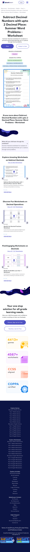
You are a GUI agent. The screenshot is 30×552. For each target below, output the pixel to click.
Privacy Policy (14, 528)
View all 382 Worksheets (15, 162)
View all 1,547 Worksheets (15, 207)
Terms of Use (6, 528)
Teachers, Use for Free (15, 329)
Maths (18, 8)
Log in (21, 2)
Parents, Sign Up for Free (15, 322)
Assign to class (22, 46)
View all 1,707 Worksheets (15, 251)
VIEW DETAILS (7, 192)
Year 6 (22, 8)
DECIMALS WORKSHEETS (14, 63)
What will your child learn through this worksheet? (13, 142)
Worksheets (11, 8)
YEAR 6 (14, 54)
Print (7, 46)
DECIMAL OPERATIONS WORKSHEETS (14, 66)
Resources (4, 8)
